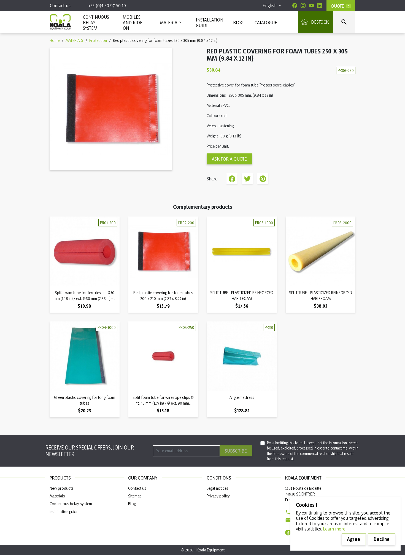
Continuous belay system (71, 503)
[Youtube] (311, 5)
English (270, 5)
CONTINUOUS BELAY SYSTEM (96, 22)
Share (231, 178)
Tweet (247, 178)
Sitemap (135, 496)
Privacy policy (218, 496)
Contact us (60, 5)
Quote (337, 6)
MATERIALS (171, 22)
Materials (57, 496)
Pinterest (262, 178)
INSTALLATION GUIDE (209, 22)
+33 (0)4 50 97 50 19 (107, 5)
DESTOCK (320, 22)
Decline (382, 539)
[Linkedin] (319, 5)
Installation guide (64, 511)
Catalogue (266, 22)
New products (62, 488)
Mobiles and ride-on (133, 22)
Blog (238, 22)
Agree (353, 539)
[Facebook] (294, 5)
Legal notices (217, 488)
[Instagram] (303, 5)
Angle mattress (241, 397)
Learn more (334, 529)
